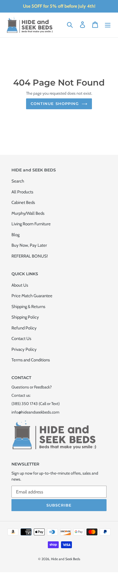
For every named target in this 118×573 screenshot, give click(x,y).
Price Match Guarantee (31, 295)
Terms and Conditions (30, 360)
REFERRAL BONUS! (29, 256)
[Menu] (107, 24)
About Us (19, 285)
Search (17, 181)
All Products (22, 192)
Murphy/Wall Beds (27, 213)
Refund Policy (24, 328)
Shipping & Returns (28, 306)
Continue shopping (55, 103)
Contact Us (21, 338)
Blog (15, 234)
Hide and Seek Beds (65, 559)
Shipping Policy (25, 317)
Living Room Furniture (31, 223)
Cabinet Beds (23, 202)
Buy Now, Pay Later (29, 245)
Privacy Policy (24, 349)
